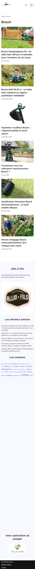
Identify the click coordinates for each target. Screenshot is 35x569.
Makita (6, 372)
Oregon (20, 372)
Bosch (15, 364)
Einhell (6, 366)
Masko (11, 372)
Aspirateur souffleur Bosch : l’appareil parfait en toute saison (15, 130)
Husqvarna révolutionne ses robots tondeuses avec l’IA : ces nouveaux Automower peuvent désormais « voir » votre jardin (17, 328)
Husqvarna (6, 369)
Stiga (20, 375)
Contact (3, 567)
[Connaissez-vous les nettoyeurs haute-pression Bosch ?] (17, 151)
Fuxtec (16, 366)
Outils (24, 372)
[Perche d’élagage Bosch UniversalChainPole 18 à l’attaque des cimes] (17, 225)
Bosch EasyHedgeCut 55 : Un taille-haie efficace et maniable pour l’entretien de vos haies (16, 54)
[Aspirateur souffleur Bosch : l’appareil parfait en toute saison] (17, 113)
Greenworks (29, 366)
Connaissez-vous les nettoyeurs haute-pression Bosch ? (14, 168)
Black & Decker (8, 363)
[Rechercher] (26, 5)
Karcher (29, 369)
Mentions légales (6, 564)
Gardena (22, 366)
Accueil (3, 16)
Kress (2, 371)
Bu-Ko (19, 364)
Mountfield (15, 371)
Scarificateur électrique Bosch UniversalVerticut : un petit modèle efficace (16, 204)
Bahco (2, 363)
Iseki (15, 369)
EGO (2, 366)
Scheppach (9, 375)
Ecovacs (28, 363)
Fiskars (11, 366)
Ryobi (3, 375)
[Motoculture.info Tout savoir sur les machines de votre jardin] (6, 5)
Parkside (29, 372)
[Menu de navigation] (31, 5)
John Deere (23, 369)
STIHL (25, 374)
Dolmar (24, 364)
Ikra (12, 369)
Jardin (18, 369)
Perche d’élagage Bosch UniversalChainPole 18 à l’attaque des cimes (13, 242)
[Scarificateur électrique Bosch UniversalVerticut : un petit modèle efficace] (17, 188)
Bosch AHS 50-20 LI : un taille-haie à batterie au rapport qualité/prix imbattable (16, 92)
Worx (31, 375)
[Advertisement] (17, 455)
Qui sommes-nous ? (7, 562)
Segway (16, 375)
